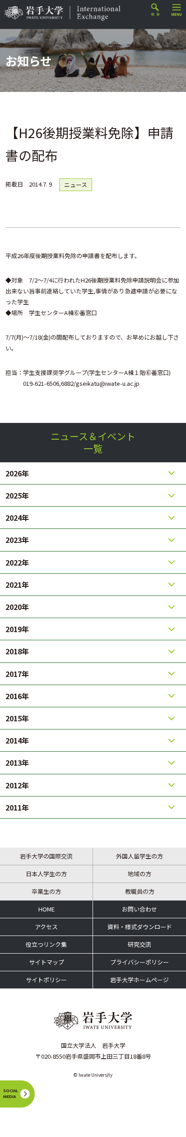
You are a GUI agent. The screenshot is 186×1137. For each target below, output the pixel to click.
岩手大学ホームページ (139, 979)
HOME (46, 909)
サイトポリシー (46, 979)
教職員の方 (139, 891)
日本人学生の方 (46, 873)
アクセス (46, 926)
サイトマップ (46, 962)
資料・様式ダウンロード (139, 926)
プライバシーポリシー (139, 962)
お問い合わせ (139, 909)
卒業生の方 (46, 891)
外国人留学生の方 (139, 856)
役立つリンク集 (46, 944)
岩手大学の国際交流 (46, 856)
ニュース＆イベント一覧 (93, 442)
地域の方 (139, 873)
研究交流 (139, 944)
